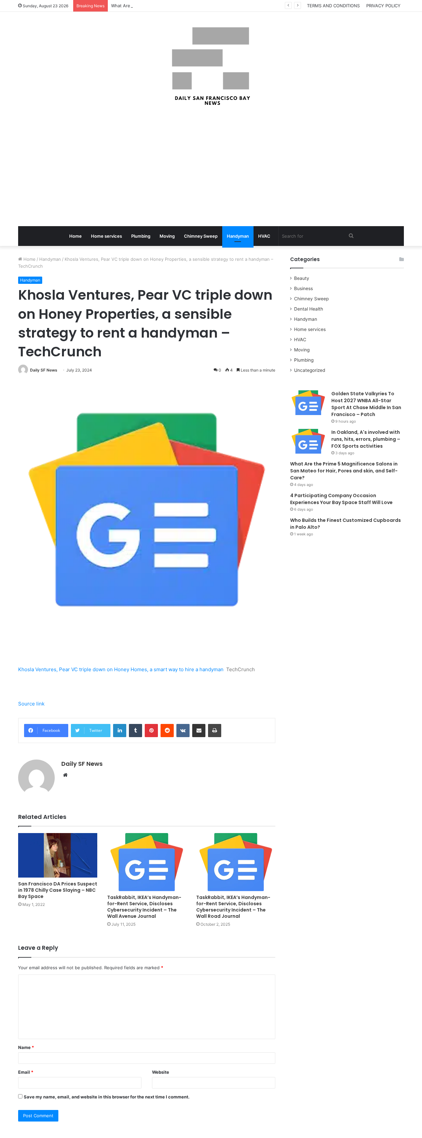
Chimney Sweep (201, 236)
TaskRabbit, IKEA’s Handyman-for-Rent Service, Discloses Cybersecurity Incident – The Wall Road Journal (233, 906)
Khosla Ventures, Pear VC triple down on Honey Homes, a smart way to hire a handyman (121, 669)
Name (26, 1047)
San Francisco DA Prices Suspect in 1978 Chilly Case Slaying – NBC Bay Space (57, 890)
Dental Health (308, 309)
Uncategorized (309, 370)
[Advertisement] (211, 167)
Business (303, 288)
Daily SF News (43, 370)
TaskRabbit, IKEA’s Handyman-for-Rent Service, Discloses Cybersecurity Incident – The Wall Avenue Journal (144, 906)
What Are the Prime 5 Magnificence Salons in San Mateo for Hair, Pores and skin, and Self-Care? (344, 471)
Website (160, 1072)
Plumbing (140, 236)
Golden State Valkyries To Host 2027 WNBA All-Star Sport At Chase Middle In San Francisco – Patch (366, 404)
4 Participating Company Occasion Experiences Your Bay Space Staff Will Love (341, 499)
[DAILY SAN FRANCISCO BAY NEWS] (211, 66)
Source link (31, 704)
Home (75, 236)
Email (25, 1072)
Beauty (301, 278)
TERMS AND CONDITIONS (333, 5)
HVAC (264, 236)
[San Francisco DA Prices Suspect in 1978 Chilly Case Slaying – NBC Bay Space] (57, 855)
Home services (106, 236)
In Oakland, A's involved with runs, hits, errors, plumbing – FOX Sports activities (365, 439)
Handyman (238, 236)
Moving (167, 236)
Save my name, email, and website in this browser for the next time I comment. (107, 1096)
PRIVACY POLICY (383, 5)
